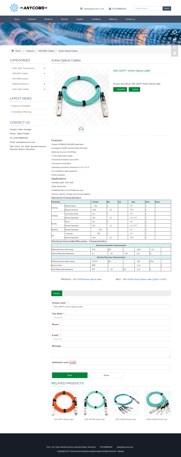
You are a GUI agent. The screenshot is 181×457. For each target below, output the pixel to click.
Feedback (96, 19)
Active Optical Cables (68, 51)
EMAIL (135, 89)
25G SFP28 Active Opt (95, 419)
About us (113, 19)
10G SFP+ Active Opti (63, 419)
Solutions (48, 19)
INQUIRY (121, 89)
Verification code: (60, 362)
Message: (56, 346)
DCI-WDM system (20, 79)
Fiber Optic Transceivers (23, 68)
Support (79, 19)
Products (32, 19)
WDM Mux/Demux (20, 84)
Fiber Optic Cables (20, 89)
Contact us (130, 19)
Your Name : (58, 313)
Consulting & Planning (21, 112)
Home (17, 19)
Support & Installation (21, 106)
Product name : (60, 303)
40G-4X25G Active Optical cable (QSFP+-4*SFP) (145, 279)
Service (64, 19)
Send (69, 375)
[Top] (174, 54)
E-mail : (56, 335)
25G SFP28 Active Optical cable (87, 279)
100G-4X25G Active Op (156, 419)
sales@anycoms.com (94, 9)
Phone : (56, 324)
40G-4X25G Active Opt (125, 419)
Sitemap (121, 451)
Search (167, 8)
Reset (106, 375)
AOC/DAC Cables (46, 51)
